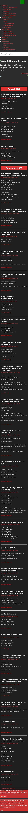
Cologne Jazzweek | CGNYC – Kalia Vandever (13, 320)
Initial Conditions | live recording (12, 522)
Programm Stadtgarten (9, 15)
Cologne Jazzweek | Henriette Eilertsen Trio (11, 343)
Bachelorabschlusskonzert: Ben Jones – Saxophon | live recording (12, 740)
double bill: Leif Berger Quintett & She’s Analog (12, 489)
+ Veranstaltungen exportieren (8, 788)
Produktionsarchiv (8, 25)
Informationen (5, 41)
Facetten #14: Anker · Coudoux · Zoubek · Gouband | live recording (12, 592)
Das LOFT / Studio (7, 17)
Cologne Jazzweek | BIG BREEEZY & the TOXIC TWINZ (13, 431)
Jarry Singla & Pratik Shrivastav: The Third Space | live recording (13, 703)
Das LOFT (6, 19)
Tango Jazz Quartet (7, 146)
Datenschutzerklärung (9, 50)
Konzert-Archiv (7, 9)
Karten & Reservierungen (10, 7)
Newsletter (6, 11)
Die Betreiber (7, 27)
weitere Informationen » (6, 112)
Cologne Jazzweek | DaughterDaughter (7, 298)
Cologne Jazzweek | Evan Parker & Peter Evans (13, 252)
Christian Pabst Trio (7, 772)
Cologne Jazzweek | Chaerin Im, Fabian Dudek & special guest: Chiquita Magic (11, 368)
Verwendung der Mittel (9, 35)
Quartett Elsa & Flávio (8, 548)
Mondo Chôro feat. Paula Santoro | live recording (14, 119)
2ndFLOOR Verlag (8, 33)
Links (4, 45)
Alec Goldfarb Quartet (8, 614)
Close (1, 810)
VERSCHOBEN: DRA (8, 722)
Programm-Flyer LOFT (9, 13)
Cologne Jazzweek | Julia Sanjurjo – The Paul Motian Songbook (13, 400)
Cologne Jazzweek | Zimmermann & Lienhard (13, 275)
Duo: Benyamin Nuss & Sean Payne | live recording (13, 233)
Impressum (6, 47)
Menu (22, 2)
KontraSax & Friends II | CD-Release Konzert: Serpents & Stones (13, 656)
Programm (5, 5)
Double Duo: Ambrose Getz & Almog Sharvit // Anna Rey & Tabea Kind (13, 95)
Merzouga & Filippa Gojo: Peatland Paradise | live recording (12, 569)
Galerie (4, 39)
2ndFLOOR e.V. (6, 29)
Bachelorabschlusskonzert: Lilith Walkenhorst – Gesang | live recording (14, 174)
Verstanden (3, 796)
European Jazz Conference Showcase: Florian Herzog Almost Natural (14, 681)
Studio (5, 21)
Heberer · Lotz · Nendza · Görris (11, 635)
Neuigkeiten (5, 37)
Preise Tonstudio (9, 23)
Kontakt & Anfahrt (8, 43)
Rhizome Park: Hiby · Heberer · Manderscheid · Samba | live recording (14, 210)
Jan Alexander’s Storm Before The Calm (12, 463)
